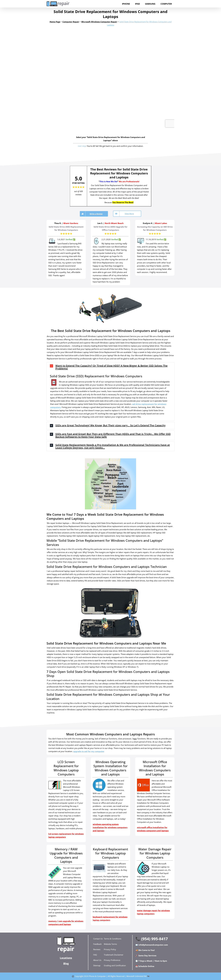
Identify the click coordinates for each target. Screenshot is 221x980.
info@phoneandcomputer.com (153, 945)
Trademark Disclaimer (113, 954)
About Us (97, 960)
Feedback (97, 944)
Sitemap (96, 965)
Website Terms (110, 944)
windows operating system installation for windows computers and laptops (110, 827)
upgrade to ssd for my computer (88, 751)
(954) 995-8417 (154, 938)
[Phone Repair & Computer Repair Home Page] (66, 944)
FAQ (95, 954)
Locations (66, 958)
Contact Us (98, 938)
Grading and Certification (115, 965)
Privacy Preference (112, 960)
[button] (110, 367)
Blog (66, 963)
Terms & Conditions (112, 938)
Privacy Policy (110, 949)
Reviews (96, 949)
